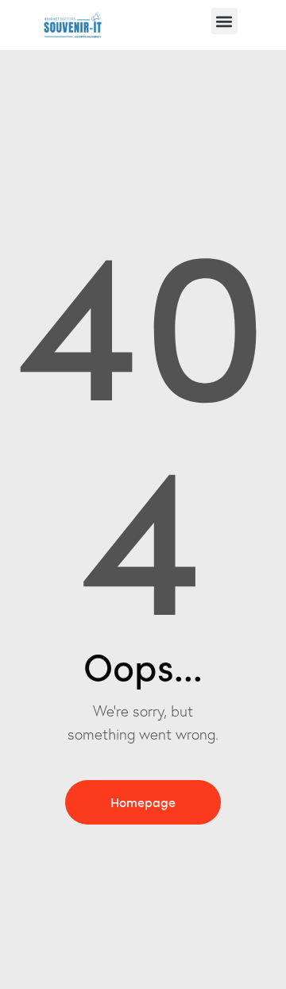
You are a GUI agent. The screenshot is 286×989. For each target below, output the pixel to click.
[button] (224, 21)
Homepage (143, 801)
